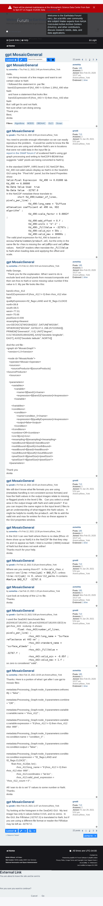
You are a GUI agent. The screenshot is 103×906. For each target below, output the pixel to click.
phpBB (72, 857)
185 (80, 68)
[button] (82, 59)
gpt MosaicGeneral (23, 54)
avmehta (77, 65)
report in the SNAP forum (19, 153)
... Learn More (51, 10)
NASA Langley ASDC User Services (25, 860)
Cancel (34, 896)
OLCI (50, 123)
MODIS (30, 123)
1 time (85, 80)
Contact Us (93, 855)
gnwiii (75, 131)
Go (43, 896)
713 (80, 134)
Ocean (59, 123)
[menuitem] (93, 40)
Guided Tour (36, 39)
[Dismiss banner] (94, 7)
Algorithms (19, 123)
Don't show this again (14, 31)
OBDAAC (41, 123)
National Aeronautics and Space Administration (21, 862)
